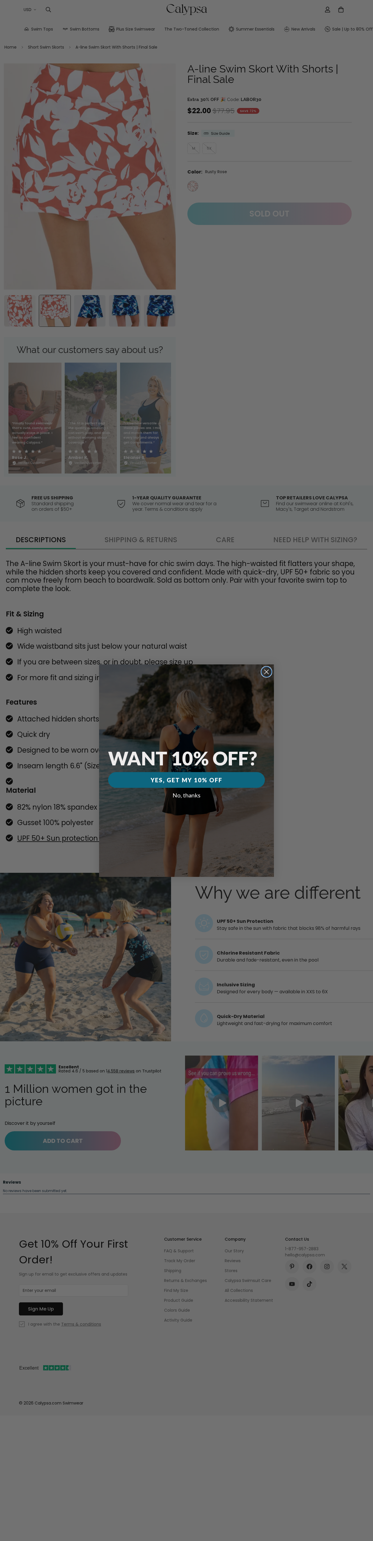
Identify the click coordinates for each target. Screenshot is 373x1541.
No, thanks (186, 795)
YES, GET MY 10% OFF (186, 779)
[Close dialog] (266, 672)
